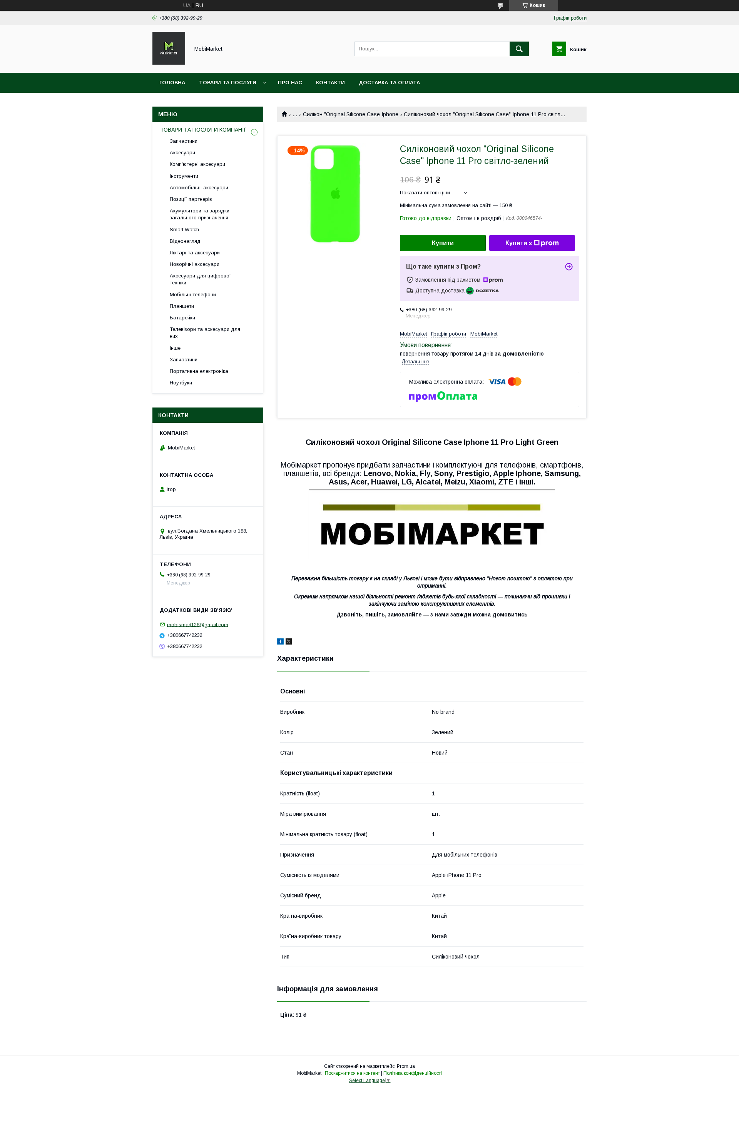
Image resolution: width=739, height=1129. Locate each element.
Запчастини (183, 141)
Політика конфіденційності (412, 1073)
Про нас (290, 82)
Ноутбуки (181, 383)
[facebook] (280, 643)
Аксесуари (182, 152)
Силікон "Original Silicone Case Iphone (350, 114)
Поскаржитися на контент (352, 1073)
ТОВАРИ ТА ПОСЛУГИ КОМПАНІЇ (203, 130)
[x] (289, 643)
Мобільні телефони (193, 294)
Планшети (182, 306)
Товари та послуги (227, 82)
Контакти (330, 82)
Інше (175, 348)
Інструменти (184, 176)
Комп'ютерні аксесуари (197, 164)
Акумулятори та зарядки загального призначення (199, 214)
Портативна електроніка (199, 371)
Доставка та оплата (389, 82)
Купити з (518, 243)
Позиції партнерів (191, 199)
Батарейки (182, 318)
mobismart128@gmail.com (197, 624)
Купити (443, 243)
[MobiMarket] (168, 63)
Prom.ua (406, 1066)
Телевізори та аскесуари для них (205, 332)
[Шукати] (519, 49)
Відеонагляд (185, 241)
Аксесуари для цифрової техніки (200, 279)
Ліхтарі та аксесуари (195, 253)
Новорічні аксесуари (194, 264)
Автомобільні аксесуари (199, 187)
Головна (172, 82)
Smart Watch (184, 229)
